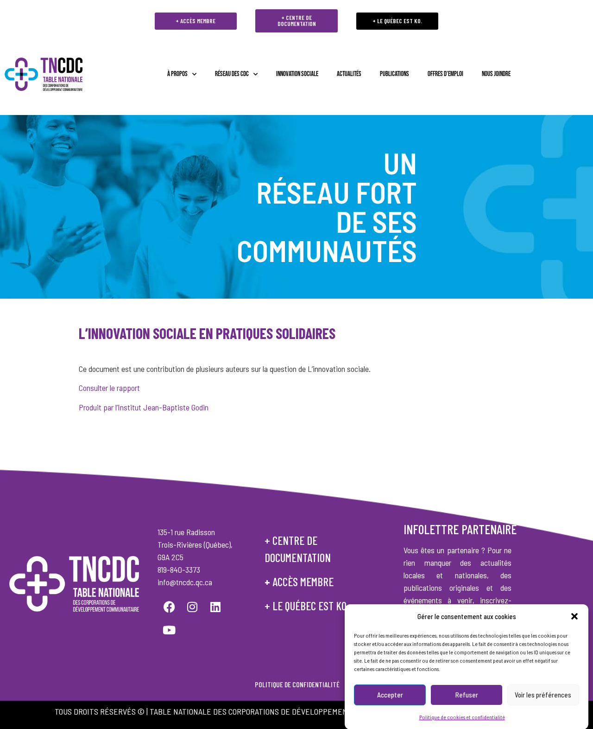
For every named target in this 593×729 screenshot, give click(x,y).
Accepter (390, 695)
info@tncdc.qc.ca (185, 582)
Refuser (466, 695)
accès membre (303, 581)
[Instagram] (192, 607)
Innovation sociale (297, 74)
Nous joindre (496, 74)
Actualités (349, 74)
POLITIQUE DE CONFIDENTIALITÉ (296, 684)
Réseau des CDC (232, 74)
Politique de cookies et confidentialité (462, 716)
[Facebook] (169, 607)
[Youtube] (169, 630)
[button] (574, 616)
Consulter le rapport (109, 388)
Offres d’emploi (445, 74)
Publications (394, 74)
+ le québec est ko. (307, 606)
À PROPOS (177, 74)
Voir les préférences (543, 695)
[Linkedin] (215, 607)
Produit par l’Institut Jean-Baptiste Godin (143, 407)
